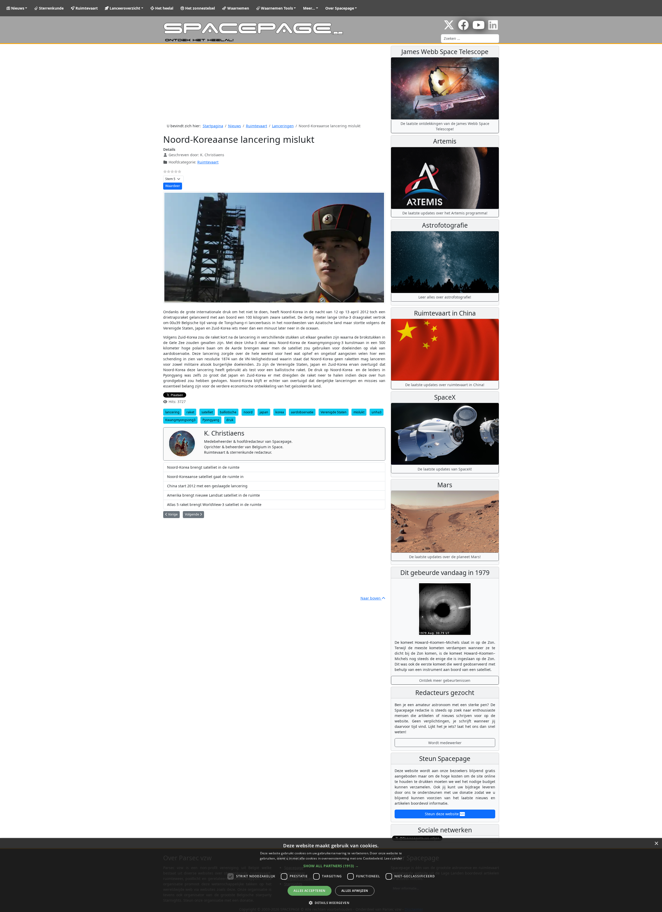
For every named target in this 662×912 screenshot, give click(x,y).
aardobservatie (302, 412)
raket (190, 412)
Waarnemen (237, 8)
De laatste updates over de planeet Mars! (445, 556)
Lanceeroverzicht (124, 8)
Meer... (309, 8)
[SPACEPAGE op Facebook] (463, 27)
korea (279, 412)
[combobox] (470, 38)
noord (248, 412)
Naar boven (371, 598)
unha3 (376, 412)
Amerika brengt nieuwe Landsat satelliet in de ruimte (213, 495)
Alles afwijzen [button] (354, 890)
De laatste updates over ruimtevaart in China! (444, 384)
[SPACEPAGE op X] (448, 27)
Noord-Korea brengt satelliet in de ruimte (203, 467)
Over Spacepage (339, 8)
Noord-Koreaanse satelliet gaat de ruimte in (205, 476)
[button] (331, 866)
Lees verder (393, 858)
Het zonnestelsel (199, 8)
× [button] (656, 844)
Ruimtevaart (86, 8)
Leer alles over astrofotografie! (444, 297)
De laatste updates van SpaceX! (445, 469)
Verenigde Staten (334, 412)
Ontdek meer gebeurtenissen (444, 680)
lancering (172, 412)
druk (230, 420)
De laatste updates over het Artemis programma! (444, 213)
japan (264, 412)
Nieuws (17, 8)
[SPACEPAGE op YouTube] (478, 27)
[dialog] (331, 875)
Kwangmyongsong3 (180, 420)
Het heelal (163, 8)
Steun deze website (442, 813)
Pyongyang (210, 420)
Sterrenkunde (51, 8)
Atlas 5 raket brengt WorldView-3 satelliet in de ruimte (214, 504)
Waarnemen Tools (276, 8)
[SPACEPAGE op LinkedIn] (493, 27)
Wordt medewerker (445, 742)
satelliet (207, 412)
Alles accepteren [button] (309, 890)
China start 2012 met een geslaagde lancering (207, 485)
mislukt (358, 412)
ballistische (228, 412)
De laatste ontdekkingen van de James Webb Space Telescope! (445, 126)
